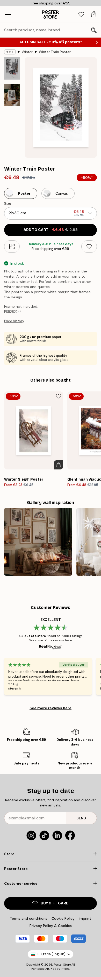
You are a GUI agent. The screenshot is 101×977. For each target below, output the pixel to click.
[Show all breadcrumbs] (10, 51)
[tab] (81, 14)
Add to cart (51, 230)
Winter (27, 52)
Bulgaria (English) (52, 954)
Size (7, 203)
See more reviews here (50, 708)
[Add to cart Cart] (58, 464)
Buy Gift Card (55, 903)
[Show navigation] (8, 14)
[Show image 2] (12, 95)
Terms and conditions (28, 918)
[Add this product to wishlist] (89, 246)
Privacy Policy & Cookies (51, 925)
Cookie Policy (63, 918)
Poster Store (62, 964)
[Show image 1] (12, 68)
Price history (14, 321)
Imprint (85, 918)
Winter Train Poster (55, 52)
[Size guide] (12, 246)
